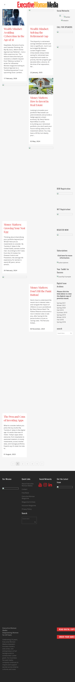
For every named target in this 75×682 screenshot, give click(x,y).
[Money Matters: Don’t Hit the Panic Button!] (41, 215)
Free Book (25, 493)
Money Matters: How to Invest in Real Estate (39, 101)
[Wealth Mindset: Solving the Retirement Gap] (41, 17)
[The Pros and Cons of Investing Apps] (14, 344)
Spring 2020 (61, 308)
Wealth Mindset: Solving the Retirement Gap (39, 32)
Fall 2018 (60, 320)
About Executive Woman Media (27, 485)
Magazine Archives (28, 502)
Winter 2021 (61, 305)
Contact (24, 489)
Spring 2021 (61, 303)
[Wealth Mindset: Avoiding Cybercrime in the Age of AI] (14, 17)
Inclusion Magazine (29, 506)
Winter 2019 (61, 317)
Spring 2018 (61, 322)
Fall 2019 (60, 310)
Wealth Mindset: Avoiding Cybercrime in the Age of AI (14, 34)
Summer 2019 (62, 312)
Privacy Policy (27, 509)
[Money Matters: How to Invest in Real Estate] (41, 86)
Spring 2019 (61, 315)
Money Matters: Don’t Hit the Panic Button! (41, 291)
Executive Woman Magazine (28, 497)
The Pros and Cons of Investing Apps (14, 418)
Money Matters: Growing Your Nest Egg (14, 228)
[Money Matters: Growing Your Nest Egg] (14, 152)
